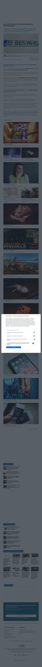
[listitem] (21, 330)
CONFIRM (14, 347)
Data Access (21, 350)
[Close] (39, 316)
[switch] (33, 332)
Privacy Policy (27, 350)
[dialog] (21, 333)
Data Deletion (15, 350)
